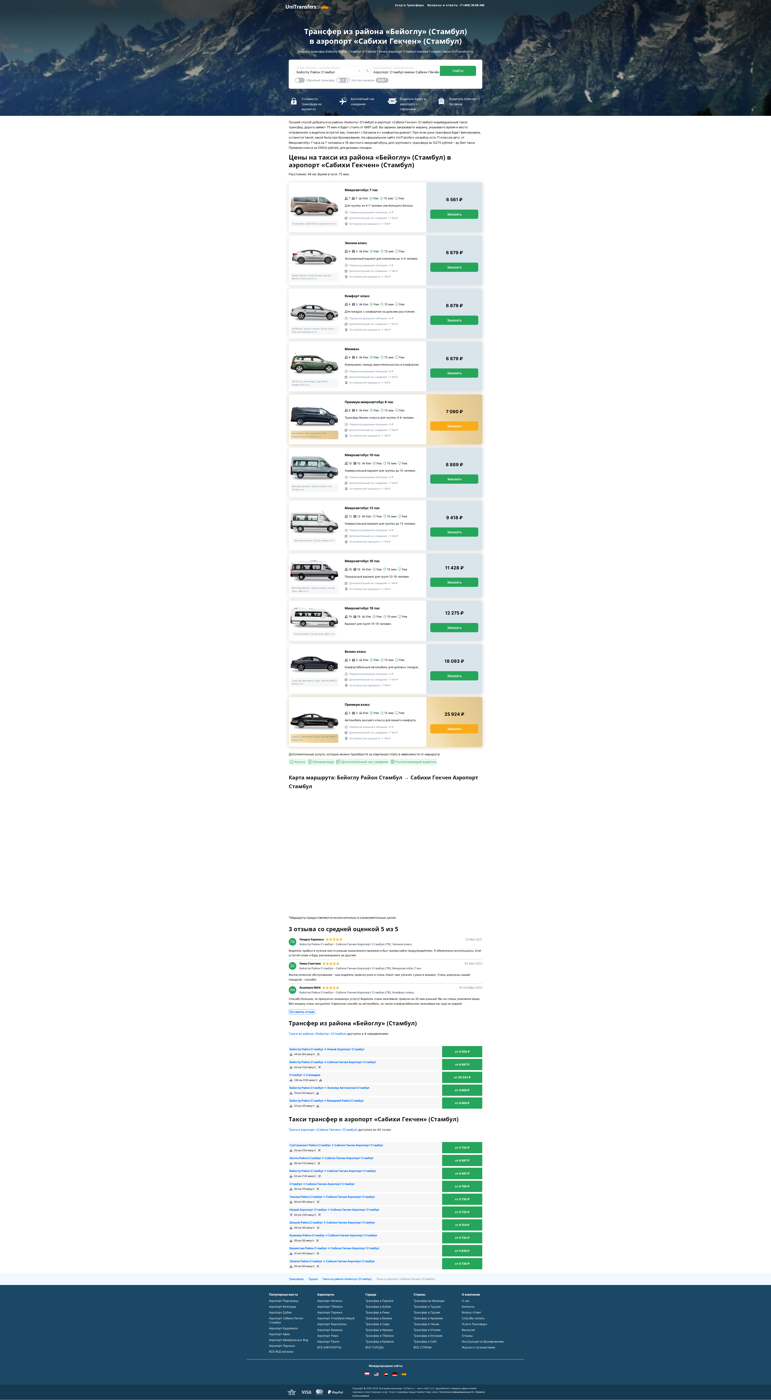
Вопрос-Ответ (471, 1312)
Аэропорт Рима (327, 1335)
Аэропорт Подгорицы (284, 1300)
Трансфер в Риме (377, 1312)
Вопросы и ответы (442, 5)
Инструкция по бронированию (483, 1341)
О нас (466, 1300)
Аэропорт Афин (279, 1334)
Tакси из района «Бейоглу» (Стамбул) (318, 1034)
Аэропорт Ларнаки (282, 1345)
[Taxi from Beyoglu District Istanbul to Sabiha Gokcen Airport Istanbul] (376, 1375)
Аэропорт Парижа (329, 1312)
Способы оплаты (473, 1318)
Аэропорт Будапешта (283, 1328)
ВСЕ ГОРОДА (374, 1347)
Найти (458, 71)
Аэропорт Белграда (282, 1306)
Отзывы (467, 1335)
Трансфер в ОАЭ (425, 1341)
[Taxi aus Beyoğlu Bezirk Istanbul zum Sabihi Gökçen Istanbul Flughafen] (395, 1375)
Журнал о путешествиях (478, 1347)
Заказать (454, 214)
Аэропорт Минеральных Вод (288, 1340)
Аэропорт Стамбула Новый (335, 1318)
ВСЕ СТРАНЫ (422, 1347)
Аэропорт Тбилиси (330, 1306)
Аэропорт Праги (328, 1341)
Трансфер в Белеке (378, 1318)
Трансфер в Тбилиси (379, 1335)
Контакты (468, 1306)
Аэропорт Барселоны (332, 1324)
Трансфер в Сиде (377, 1324)
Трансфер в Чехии (426, 1324)
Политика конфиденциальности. (457, 1392)
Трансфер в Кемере (379, 1330)
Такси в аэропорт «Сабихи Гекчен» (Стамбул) (323, 1130)
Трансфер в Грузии (427, 1312)
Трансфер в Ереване (379, 1341)
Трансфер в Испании (428, 1335)
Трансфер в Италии (427, 1330)
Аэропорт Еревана (330, 1330)
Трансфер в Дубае (378, 1306)
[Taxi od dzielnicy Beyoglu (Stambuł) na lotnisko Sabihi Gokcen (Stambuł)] (367, 1375)
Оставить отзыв (302, 1012)
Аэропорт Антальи (329, 1300)
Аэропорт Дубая (280, 1312)
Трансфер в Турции (427, 1306)
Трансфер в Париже (379, 1300)
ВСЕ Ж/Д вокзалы (281, 1351)
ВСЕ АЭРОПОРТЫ (329, 1347)
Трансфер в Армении (428, 1318)
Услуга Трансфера (409, 5)
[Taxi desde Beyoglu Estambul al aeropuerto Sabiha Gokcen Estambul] (404, 1375)
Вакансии (468, 1330)
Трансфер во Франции (429, 1300)
